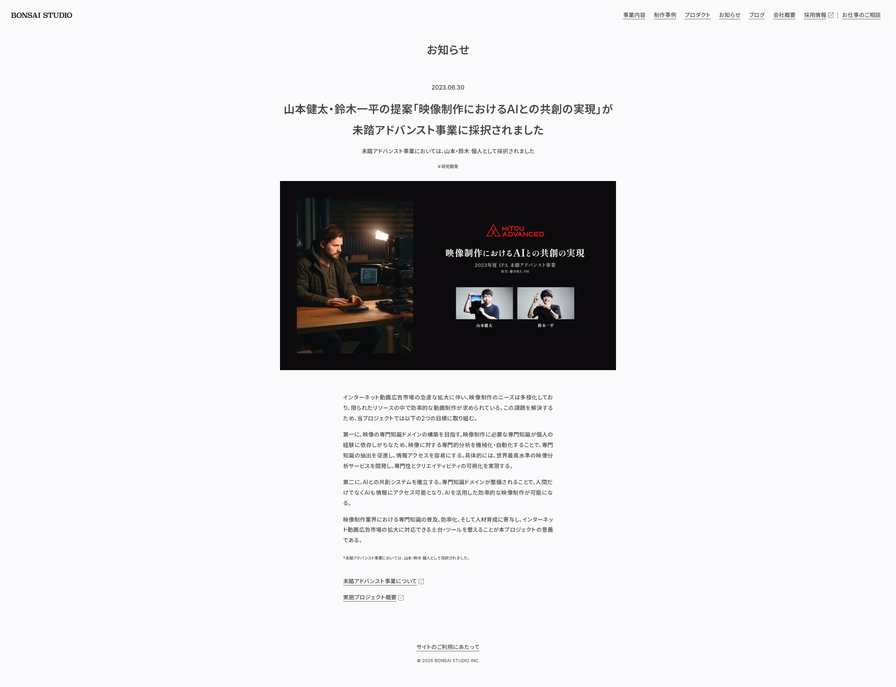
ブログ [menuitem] (757, 15)
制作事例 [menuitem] (665, 15)
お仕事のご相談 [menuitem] (861, 15)
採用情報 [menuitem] (815, 15)
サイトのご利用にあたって (447, 647)
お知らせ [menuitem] (730, 15)
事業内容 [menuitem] (634, 15)
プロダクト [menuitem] (697, 15)
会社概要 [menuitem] (784, 15)
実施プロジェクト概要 (370, 597)
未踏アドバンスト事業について (380, 581)
